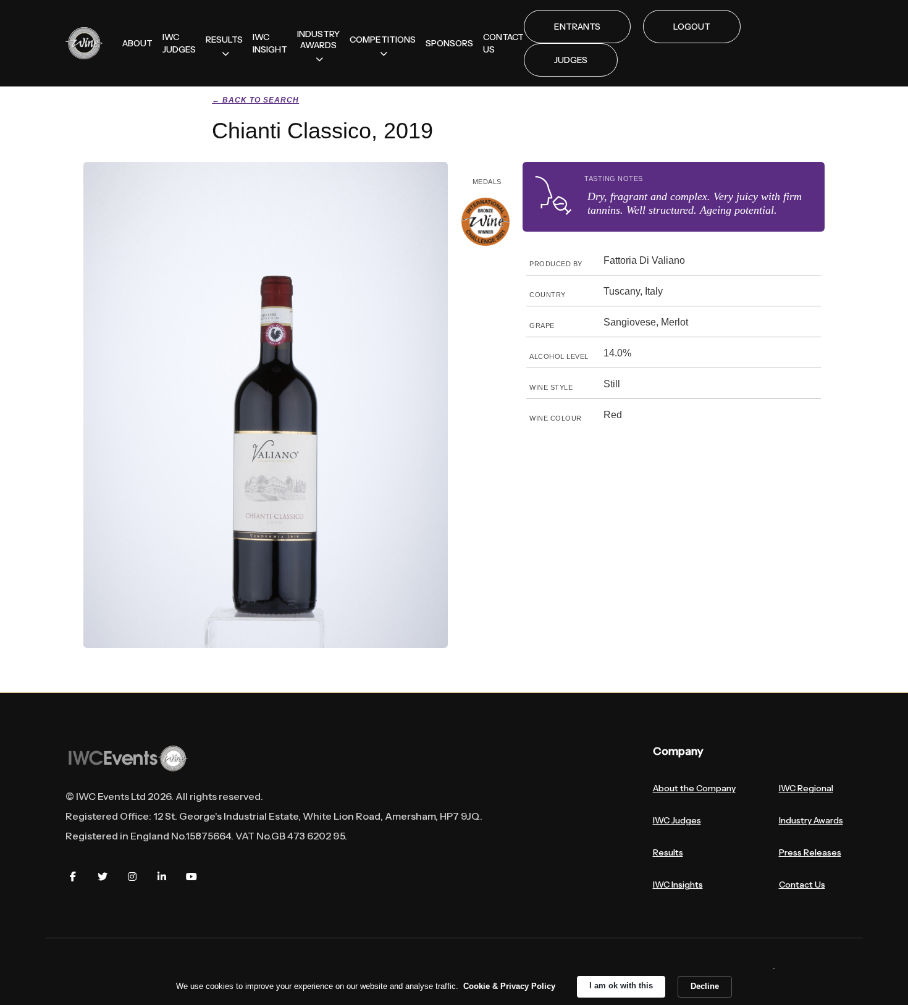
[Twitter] (102, 876)
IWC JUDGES (179, 43)
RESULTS (224, 39)
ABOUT (137, 43)
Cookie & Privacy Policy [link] (509, 986)
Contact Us (802, 884)
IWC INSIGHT (270, 43)
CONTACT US (503, 43)
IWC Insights (678, 884)
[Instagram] (132, 876)
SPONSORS (449, 43)
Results (668, 852)
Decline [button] (705, 986)
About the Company (694, 788)
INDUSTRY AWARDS (318, 39)
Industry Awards (811, 820)
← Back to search (255, 100)
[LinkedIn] (161, 876)
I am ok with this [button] (621, 985)
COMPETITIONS (383, 39)
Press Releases (810, 852)
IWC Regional (806, 788)
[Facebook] (72, 876)
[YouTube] (191, 876)
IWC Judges (677, 820)
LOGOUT (691, 26)
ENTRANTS (577, 26)
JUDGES (570, 59)
